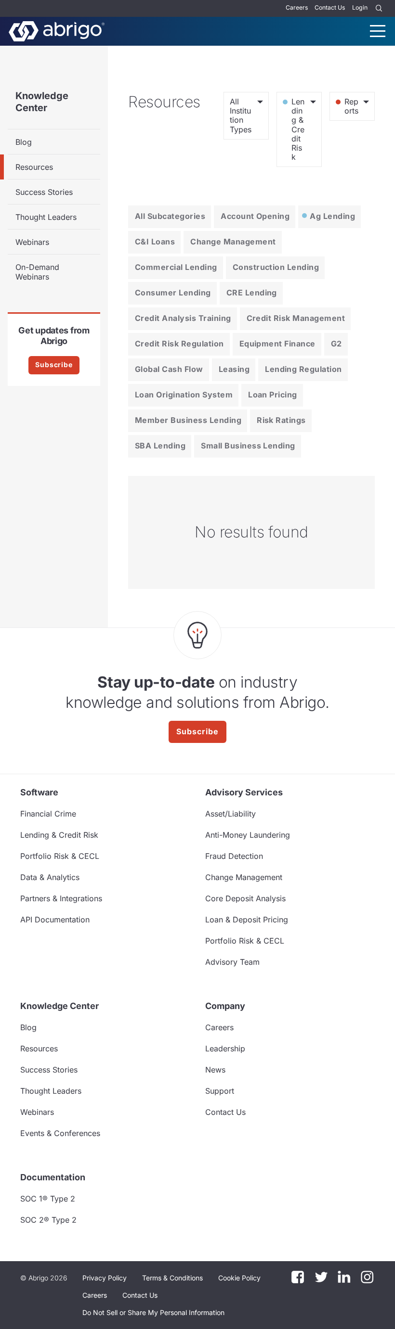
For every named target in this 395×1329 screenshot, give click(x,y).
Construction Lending (276, 267)
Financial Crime (48, 813)
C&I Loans (155, 241)
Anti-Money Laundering (247, 835)
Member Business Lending (188, 420)
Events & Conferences (60, 1133)
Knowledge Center (41, 102)
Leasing (234, 369)
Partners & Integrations (61, 898)
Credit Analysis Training (183, 318)
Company (225, 1006)
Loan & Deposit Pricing (246, 919)
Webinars (32, 242)
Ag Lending (332, 216)
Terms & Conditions (172, 1278)
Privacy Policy (104, 1278)
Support (219, 1091)
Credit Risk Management (296, 318)
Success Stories (44, 192)
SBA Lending (160, 445)
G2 (336, 343)
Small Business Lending (248, 445)
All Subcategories (170, 216)
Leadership (225, 1048)
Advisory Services (244, 792)
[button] (153, 1312)
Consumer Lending (173, 292)
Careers (297, 7)
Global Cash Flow (169, 369)
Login (360, 7)
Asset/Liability (230, 813)
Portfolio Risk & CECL (59, 856)
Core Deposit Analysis (245, 898)
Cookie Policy (239, 1278)
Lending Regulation (303, 369)
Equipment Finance (277, 343)
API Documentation (55, 919)
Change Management (233, 241)
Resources (34, 167)
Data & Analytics (49, 877)
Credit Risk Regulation (179, 343)
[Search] (379, 8)
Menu (377, 31)
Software (39, 792)
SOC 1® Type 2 (47, 1198)
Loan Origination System (184, 394)
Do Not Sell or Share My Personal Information (153, 1312)
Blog (23, 142)
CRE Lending (251, 292)
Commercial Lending (176, 267)
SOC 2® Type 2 (48, 1220)
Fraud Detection (234, 856)
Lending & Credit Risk (59, 835)
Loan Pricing (272, 394)
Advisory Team (232, 962)
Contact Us (330, 7)
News (215, 1069)
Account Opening (255, 216)
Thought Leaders (46, 217)
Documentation (52, 1177)
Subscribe (54, 364)
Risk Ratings (281, 420)
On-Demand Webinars (37, 271)
